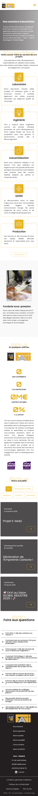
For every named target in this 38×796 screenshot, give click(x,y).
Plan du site (27, 789)
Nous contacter (19, 749)
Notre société (18, 735)
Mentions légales (12, 789)
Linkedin (21, 772)
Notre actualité (19, 740)
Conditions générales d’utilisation (19, 780)
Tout (8, 489)
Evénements (7, 495)
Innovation (18, 495)
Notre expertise (19, 731)
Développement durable (23, 489)
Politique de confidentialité (19, 784)
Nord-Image (31, 793)
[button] (35, 5)
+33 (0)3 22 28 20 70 (19, 768)
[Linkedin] (16, 772)
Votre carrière (18, 744)
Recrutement (31, 495)
